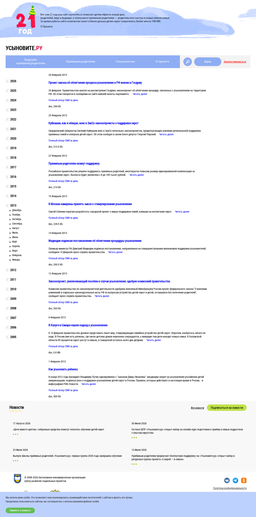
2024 (13, 100)
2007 (13, 318)
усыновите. (24, 48)
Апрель (16, 246)
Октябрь (16, 219)
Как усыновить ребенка (63, 369)
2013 (13, 205)
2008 (13, 308)
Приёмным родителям (80, 61)
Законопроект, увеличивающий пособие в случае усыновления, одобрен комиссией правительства (109, 281)
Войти (207, 61)
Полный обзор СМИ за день (63, 100)
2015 (13, 186)
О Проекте (46, 26)
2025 (13, 90)
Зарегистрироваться (235, 61)
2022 (13, 119)
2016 (13, 177)
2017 (13, 167)
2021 (13, 129)
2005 (13, 337)
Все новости (197, 407)
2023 (13, 110)
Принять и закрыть (20, 510)
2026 (13, 81)
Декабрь (17, 210)
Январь (16, 259)
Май (14, 241)
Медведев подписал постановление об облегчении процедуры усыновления (95, 241)
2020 (13, 138)
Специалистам (125, 61)
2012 (13, 270)
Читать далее (140, 94)
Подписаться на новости (227, 408)
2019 (13, 148)
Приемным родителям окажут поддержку (74, 163)
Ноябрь (16, 214)
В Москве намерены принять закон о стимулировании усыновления (90, 204)
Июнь (15, 237)
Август (15, 228)
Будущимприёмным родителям (30, 61)
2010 (13, 289)
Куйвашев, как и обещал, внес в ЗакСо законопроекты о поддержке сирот (93, 123)
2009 (13, 299)
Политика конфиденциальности (230, 488)
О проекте (162, 61)
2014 (13, 196)
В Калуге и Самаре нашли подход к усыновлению (78, 325)
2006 (13, 327)
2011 (13, 279)
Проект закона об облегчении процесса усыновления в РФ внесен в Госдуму (95, 82)
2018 (13, 157)
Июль (15, 232)
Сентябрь (17, 223)
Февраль (17, 255)
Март (15, 250)
